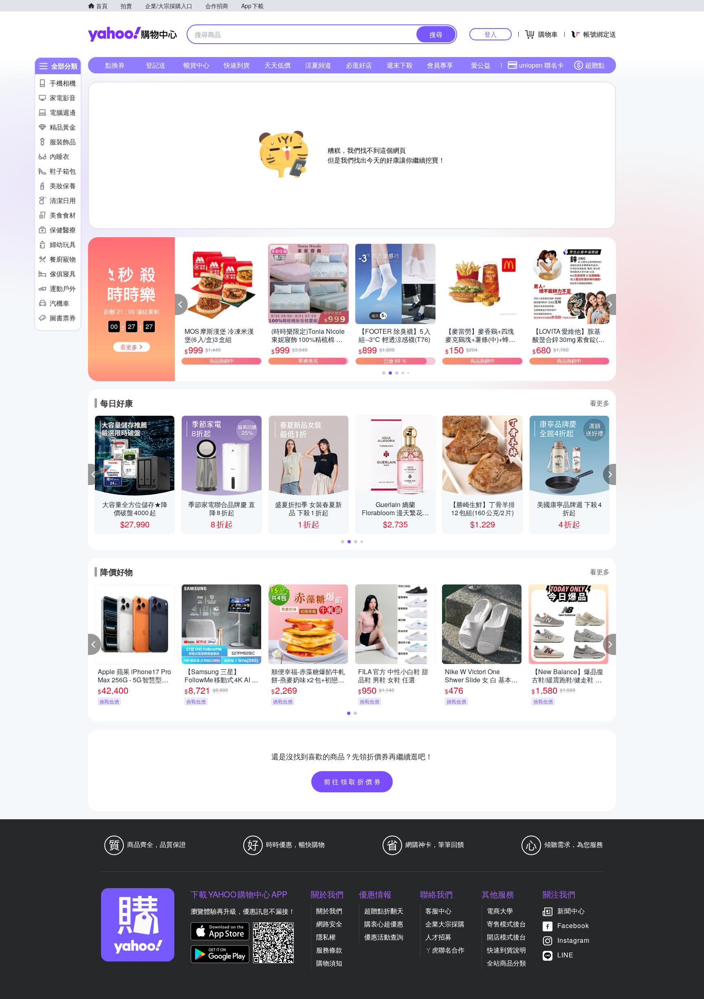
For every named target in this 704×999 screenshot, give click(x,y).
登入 (490, 34)
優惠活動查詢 (383, 937)
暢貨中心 (196, 65)
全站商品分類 (506, 963)
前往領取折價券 (353, 781)
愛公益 (481, 65)
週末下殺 (400, 65)
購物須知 (329, 963)
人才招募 (438, 937)
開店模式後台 (506, 937)
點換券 (115, 65)
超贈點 (595, 65)
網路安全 (329, 923)
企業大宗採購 (444, 923)
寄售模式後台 (506, 923)
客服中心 (438, 910)
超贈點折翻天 (383, 910)
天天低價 (277, 65)
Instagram (573, 940)
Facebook (573, 925)
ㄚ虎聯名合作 (444, 950)
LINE (565, 954)
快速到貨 (237, 65)
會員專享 (440, 65)
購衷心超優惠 (383, 923)
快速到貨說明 (506, 950)
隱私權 (326, 937)
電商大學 (500, 910)
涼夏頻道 (318, 65)
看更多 (599, 403)
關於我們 (329, 910)
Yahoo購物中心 (132, 34)
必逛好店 (359, 65)
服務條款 (329, 950)
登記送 (155, 65)
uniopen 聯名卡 (541, 65)
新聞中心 (571, 910)
